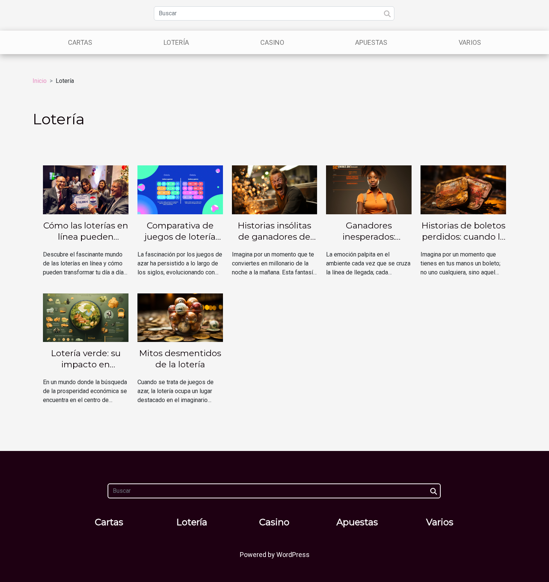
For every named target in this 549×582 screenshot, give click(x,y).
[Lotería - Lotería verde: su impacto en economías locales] (85, 317)
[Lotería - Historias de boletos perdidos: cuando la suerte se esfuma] (463, 189)
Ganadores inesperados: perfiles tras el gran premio (369, 242)
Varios (470, 42)
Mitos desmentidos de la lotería (180, 359)
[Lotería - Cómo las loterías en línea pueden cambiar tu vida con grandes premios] (85, 189)
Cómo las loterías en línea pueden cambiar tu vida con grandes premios (85, 242)
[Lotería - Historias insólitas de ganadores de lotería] (274, 189)
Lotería (176, 42)
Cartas (80, 42)
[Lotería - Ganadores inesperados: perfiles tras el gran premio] (369, 189)
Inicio (39, 80)
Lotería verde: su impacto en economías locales (85, 364)
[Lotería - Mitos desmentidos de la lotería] (180, 317)
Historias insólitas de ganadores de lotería (274, 236)
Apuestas (371, 42)
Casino (272, 42)
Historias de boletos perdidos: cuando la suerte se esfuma (463, 236)
